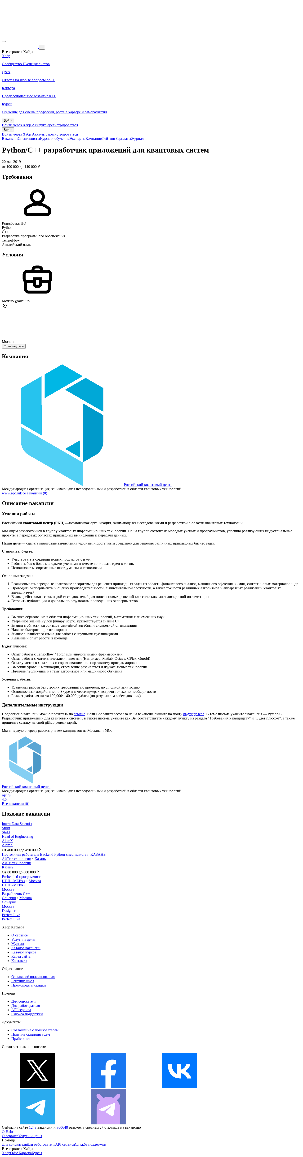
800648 (62, 1127)
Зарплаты (123, 138)
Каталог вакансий (25, 948)
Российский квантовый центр (148, 485)
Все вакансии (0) (33, 493)
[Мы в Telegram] (37, 1123)
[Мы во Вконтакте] (179, 1087)
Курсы (37, 1153)
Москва (35, 881)
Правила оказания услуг (31, 1034)
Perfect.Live (11, 915)
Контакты (19, 961)
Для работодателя (25, 1006)
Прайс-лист (20, 1039)
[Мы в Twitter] (37, 1087)
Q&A (14, 1153)
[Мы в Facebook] (108, 1087)
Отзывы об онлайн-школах (33, 977)
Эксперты (77, 138)
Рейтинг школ (22, 981)
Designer (8, 911)
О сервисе (19, 935)
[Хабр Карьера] (20, 47)
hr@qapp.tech (193, 714)
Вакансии (10, 138)
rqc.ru (6, 795)
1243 (32, 1127)
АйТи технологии (16, 859)
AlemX (7, 841)
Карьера (25, 1153)
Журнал (137, 138)
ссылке (79, 714)
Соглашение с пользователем (34, 1030)
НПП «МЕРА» (13, 881)
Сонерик (9, 898)
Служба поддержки (27, 1014)
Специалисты (29, 138)
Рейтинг (109, 138)
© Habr (7, 1132)
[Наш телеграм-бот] (108, 1123)
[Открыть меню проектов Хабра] (4, 41)
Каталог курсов (23, 952)
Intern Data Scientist (17, 824)
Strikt (6, 828)
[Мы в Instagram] (250, 1087)
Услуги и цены (23, 939)
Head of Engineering (17, 836)
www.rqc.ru (11, 493)
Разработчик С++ (16, 894)
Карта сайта (21, 956)
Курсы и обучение (54, 138)
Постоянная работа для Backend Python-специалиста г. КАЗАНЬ (54, 854)
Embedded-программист (21, 877)
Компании (93, 138)
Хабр (6, 1153)
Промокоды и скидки (28, 985)
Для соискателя (23, 1001)
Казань (40, 859)
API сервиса (21, 1010)
